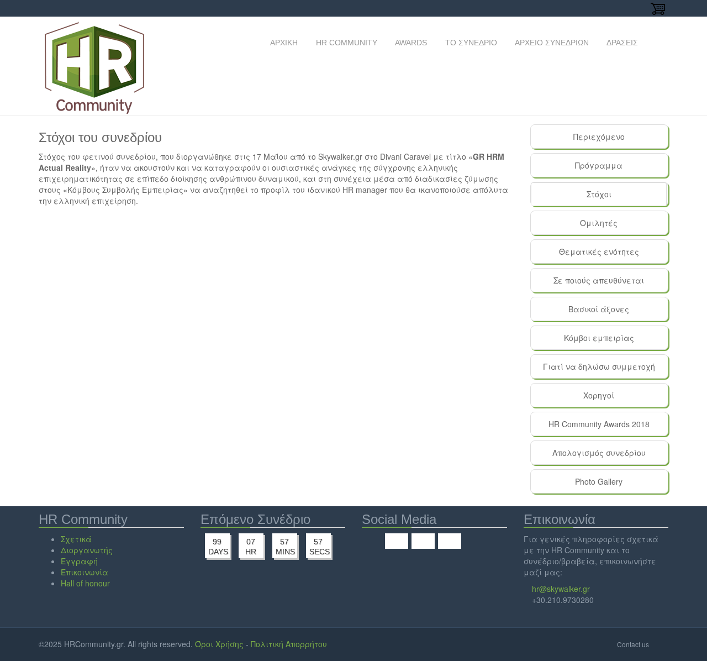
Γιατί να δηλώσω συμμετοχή (599, 366)
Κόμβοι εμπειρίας (599, 337)
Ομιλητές (599, 222)
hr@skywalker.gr (561, 588)
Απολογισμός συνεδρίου (599, 452)
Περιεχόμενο (599, 136)
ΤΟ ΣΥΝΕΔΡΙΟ (470, 42)
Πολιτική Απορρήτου (289, 643)
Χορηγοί (598, 395)
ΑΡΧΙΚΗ (283, 42)
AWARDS (410, 42)
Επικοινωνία (84, 572)
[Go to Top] (660, 644)
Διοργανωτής (87, 549)
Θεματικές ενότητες (599, 251)
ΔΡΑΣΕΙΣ (621, 42)
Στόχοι (622, 197)
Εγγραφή (79, 560)
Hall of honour (85, 583)
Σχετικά (76, 538)
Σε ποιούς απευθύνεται (598, 280)
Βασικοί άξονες (598, 308)
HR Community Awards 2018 (599, 423)
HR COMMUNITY (345, 42)
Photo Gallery (598, 481)
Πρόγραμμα (598, 165)
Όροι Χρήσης (219, 643)
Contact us (633, 644)
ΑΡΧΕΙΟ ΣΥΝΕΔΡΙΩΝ (551, 42)
